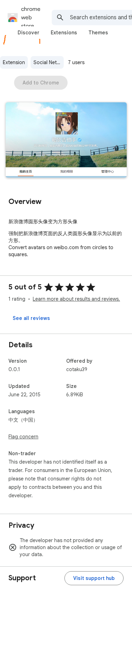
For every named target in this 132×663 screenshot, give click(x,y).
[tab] (28, 32)
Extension (14, 62)
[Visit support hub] (94, 578)
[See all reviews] (31, 318)
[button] (66, 141)
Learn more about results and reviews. (76, 299)
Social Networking (48, 62)
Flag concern (23, 436)
